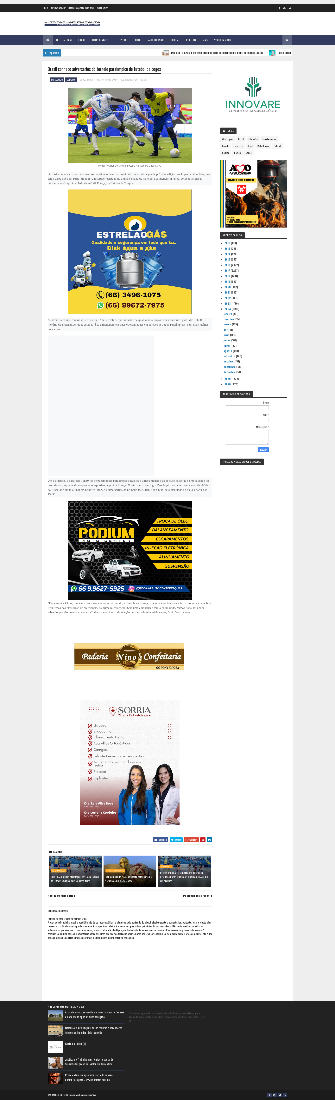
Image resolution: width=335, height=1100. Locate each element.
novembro (230, 367)
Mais (205, 40)
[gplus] (285, 8)
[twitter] (290, 8)
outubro (229, 361)
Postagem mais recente (197, 895)
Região (237, 152)
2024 (228, 309)
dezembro (230, 372)
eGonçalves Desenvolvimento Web (83, 1094)
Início (45, 8)
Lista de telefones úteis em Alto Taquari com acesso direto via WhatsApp (289, 52)
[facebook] (279, 8)
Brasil (82, 40)
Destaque (57, 79)
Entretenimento (101, 40)
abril (227, 330)
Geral (250, 146)
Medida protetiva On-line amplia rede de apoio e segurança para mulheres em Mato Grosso (191, 52)
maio (227, 335)
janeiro (228, 314)
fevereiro (229, 319)
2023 (227, 303)
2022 (227, 298)
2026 (227, 384)
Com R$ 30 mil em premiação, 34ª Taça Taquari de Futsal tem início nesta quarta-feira (75, 879)
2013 (227, 248)
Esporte (123, 40)
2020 (227, 287)
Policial (175, 40)
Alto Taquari (64, 40)
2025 (227, 378)
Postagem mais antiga (61, 895)
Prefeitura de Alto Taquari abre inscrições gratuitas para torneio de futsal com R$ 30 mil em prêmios (184, 877)
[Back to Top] (285, 1095)
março (228, 324)
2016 (227, 265)
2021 (227, 292)
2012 (227, 243)
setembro (230, 356)
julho (227, 345)
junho (227, 340)
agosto (228, 351)
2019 (227, 281)
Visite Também (222, 40)
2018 (227, 276)
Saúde (249, 152)
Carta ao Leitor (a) (75, 1043)
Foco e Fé (238, 146)
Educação (253, 139)
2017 (227, 270)
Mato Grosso (156, 40)
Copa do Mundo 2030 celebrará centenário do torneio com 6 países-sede (128, 879)
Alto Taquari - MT (58, 8)
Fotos (137, 40)
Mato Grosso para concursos (81, 8)
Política (191, 40)
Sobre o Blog (102, 8)
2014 (227, 254)
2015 (227, 259)
